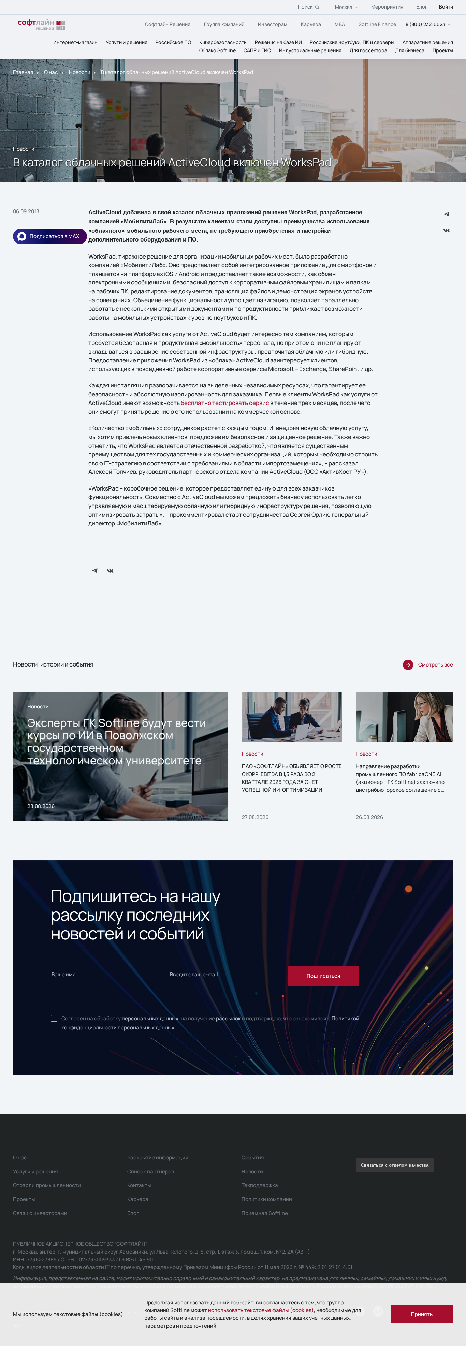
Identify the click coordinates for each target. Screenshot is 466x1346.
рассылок (228, 1018)
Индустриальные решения (310, 50)
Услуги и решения (126, 42)
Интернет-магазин (75, 42)
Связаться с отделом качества (394, 1165)
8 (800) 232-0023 (425, 24)
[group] (120, 756)
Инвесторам (272, 24)
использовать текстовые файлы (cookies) (261, 1310)
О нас (51, 72)
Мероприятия (387, 7)
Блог (421, 7)
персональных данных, (151, 1018)
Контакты (139, 1185)
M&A (340, 24)
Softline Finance (377, 24)
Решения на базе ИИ (278, 42)
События (253, 1157)
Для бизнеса (409, 50)
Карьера (311, 24)
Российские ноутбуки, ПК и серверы (352, 42)
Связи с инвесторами (40, 1213)
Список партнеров (150, 1171)
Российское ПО (173, 42)
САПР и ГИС (257, 50)
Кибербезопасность (223, 42)
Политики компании (267, 1199)
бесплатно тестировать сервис (225, 403)
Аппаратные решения (428, 42)
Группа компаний (224, 24)
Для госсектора (368, 50)
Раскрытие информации (157, 1157)
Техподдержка (260, 1185)
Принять (422, 1314)
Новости (79, 72)
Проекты (443, 50)
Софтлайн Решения (167, 24)
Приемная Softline (265, 1213)
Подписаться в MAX (54, 236)
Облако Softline (217, 50)
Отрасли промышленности (47, 1185)
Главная (23, 72)
